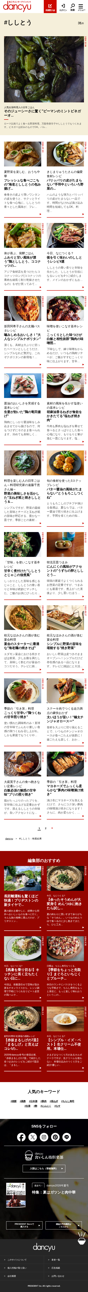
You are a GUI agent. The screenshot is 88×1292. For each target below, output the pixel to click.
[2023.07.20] (65, 385)
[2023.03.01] (22, 617)
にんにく (46, 1106)
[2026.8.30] (65, 948)
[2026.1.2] (22, 1018)
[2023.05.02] (65, 544)
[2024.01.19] (22, 308)
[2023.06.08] (65, 462)
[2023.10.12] (22, 385)
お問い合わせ (57, 1276)
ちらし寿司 (67, 1101)
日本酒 (33, 1101)
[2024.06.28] (65, 154)
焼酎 (14, 1101)
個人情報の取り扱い (17, 1268)
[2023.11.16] (65, 308)
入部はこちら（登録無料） (44, 1168)
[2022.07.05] (65, 764)
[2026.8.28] (65, 878)
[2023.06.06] (22, 544)
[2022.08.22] (65, 690)
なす (57, 1106)
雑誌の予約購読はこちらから (63, 1225)
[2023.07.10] (22, 462)
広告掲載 (55, 1268)
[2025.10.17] (65, 1018)
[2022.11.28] (22, 690)
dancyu (9, 838)
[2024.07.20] (22, 154)
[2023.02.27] (65, 617)
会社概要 (11, 1276)
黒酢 (23, 1101)
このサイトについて (17, 1260)
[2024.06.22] (22, 235)
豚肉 (44, 1101)
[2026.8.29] (22, 948)
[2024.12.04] (44, 69)
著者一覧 (55, 1260)
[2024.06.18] (65, 235)
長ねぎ (54, 1101)
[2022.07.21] (22, 764)
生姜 (28, 1106)
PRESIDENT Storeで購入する (24, 1225)
